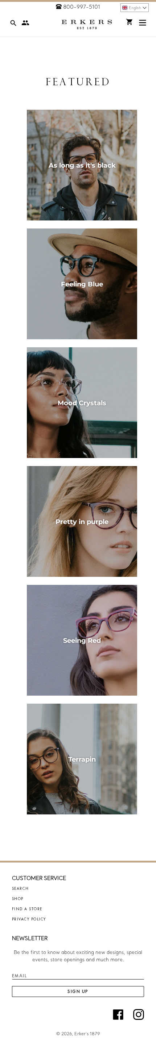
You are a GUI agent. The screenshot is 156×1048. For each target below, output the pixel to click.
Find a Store (27, 908)
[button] (134, 8)
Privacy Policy (29, 919)
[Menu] (143, 24)
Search (20, 888)
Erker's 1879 (87, 1033)
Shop (18, 898)
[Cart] (129, 22)
